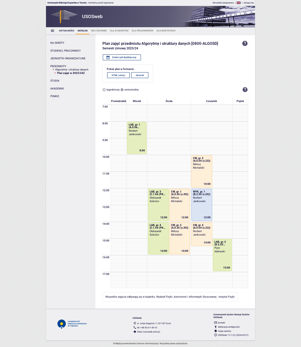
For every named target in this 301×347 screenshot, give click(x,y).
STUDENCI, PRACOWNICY (65, 50)
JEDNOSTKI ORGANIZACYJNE (68, 58)
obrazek (140, 75)
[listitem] (66, 30)
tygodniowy (113, 89)
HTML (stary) (118, 75)
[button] (245, 90)
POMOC (54, 96)
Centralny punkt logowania (101, 3)
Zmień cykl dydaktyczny (123, 57)
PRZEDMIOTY (58, 66)
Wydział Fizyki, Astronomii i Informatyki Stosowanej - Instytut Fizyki (195, 296)
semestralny (131, 89)
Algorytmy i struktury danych (71, 69)
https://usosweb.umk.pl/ (148, 332)
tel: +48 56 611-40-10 (147, 327)
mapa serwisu (224, 331)
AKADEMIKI (57, 88)
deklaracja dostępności (229, 327)
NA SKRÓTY (57, 42)
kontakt (221, 323)
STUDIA (54, 80)
